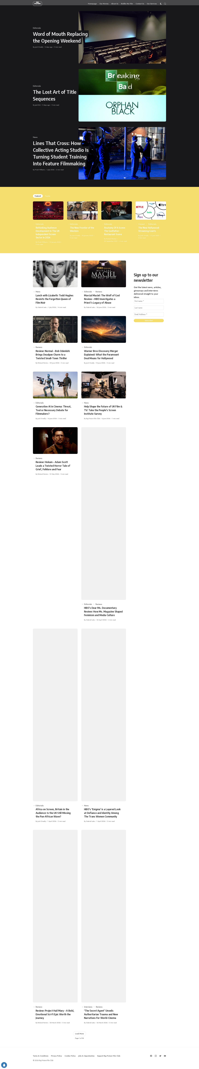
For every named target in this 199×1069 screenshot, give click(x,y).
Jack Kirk (38, 105)
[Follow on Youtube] (165, 1056)
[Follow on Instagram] (156, 1056)
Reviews (99, 291)
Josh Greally (39, 47)
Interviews (88, 1007)
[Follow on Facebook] (151, 1056)
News (35, 137)
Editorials (37, 28)
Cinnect (141, 224)
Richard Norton (111, 239)
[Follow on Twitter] (160, 1056)
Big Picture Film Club (93, 418)
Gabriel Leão (42, 307)
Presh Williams (40, 170)
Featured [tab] (38, 196)
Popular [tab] (47, 196)
